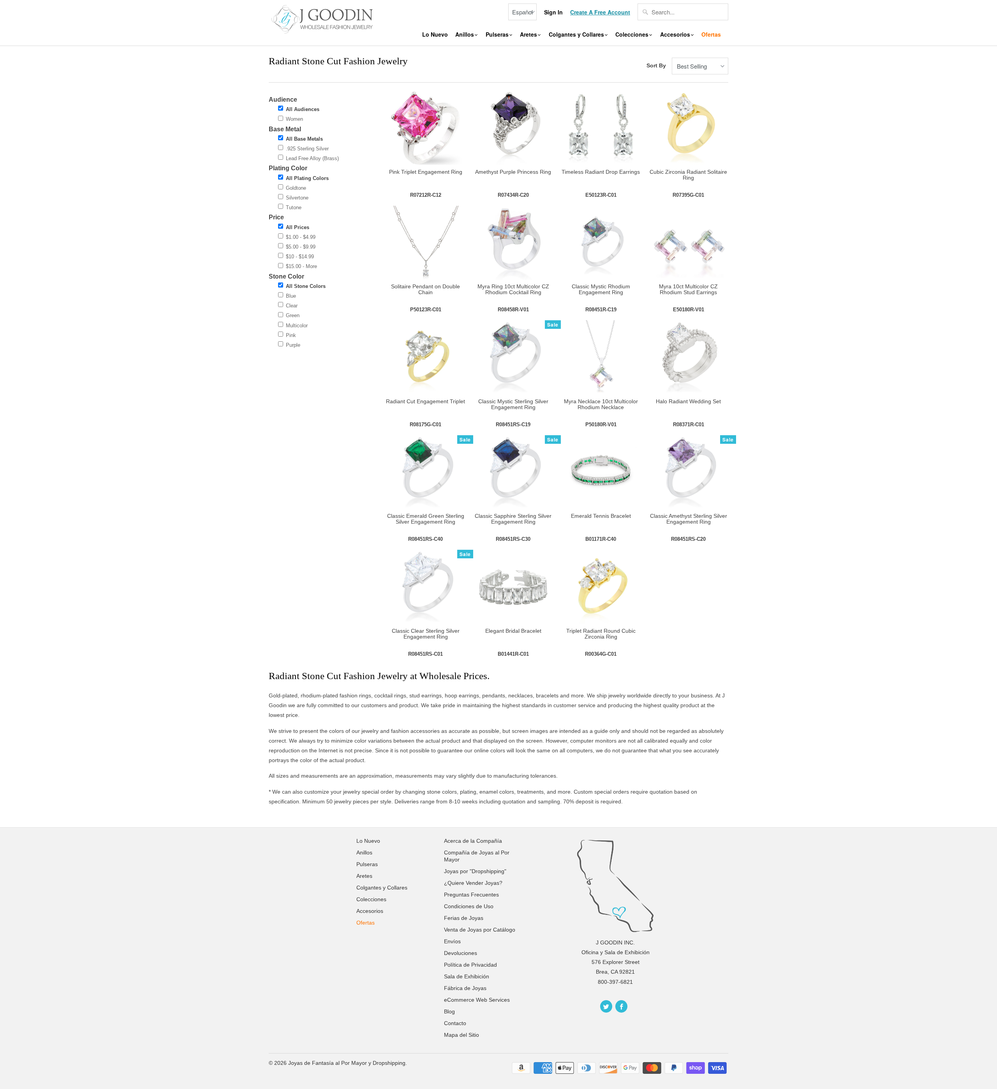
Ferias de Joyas (463, 918)
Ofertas (711, 34)
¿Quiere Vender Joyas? (473, 883)
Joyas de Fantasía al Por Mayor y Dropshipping (346, 1063)
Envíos (452, 941)
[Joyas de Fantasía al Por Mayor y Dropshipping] (323, 18)
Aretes (529, 34)
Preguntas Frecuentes (471, 894)
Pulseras (498, 34)
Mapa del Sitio (461, 1035)
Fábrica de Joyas (465, 988)
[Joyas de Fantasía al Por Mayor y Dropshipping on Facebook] (621, 1006)
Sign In (553, 12)
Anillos (465, 34)
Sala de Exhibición (466, 976)
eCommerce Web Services (477, 1000)
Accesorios (676, 34)
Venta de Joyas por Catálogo (479, 930)
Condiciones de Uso (468, 906)
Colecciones (632, 34)
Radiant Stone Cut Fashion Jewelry (338, 61)
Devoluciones (460, 953)
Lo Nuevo (435, 34)
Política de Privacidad (470, 965)
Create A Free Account (600, 12)
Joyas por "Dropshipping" (475, 871)
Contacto (455, 1023)
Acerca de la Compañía (473, 841)
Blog (449, 1011)
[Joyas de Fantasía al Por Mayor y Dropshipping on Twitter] (606, 1006)
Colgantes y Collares (577, 34)
